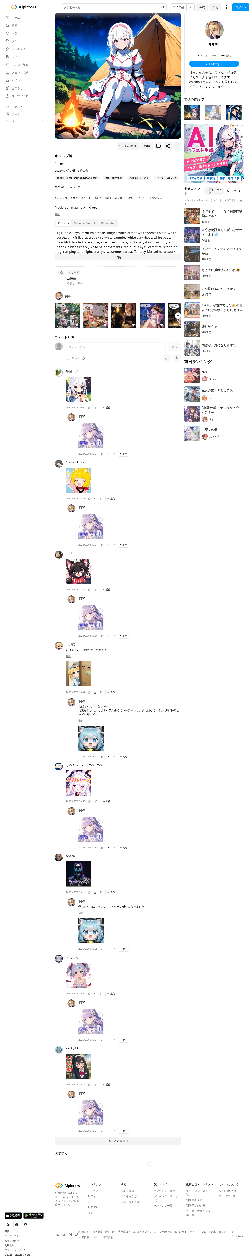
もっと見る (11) (118, 1140)
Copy (118, 257)
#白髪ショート (159, 198)
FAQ (203, 1231)
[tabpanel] (118, 244)
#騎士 (108, 198)
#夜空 (98, 198)
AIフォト (93, 1196)
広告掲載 (83, 1237)
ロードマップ (227, 1196)
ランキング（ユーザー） (165, 1198)
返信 (108, 407)
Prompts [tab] (63, 223)
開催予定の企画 (195, 1205)
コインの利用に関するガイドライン (176, 1231)
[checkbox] (67, 358)
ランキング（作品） (165, 1190)
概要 (7, 1231)
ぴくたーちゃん (13, 1236)
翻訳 (57, 214)
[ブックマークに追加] (158, 146)
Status (96, 1237)
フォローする (214, 64)
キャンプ (75, 187)
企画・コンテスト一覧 (198, 1192)
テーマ (92, 1201)
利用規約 (9, 1245)
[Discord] (63, 1234)
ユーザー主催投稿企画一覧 (198, 1213)
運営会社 (108, 1237)
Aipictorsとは (227, 1190)
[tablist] (86, 223)
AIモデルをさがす (132, 1201)
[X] (57, 1234)
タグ (90, 1212)
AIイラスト (94, 1190)
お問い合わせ (12, 1240)
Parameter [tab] (108, 223)
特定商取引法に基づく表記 (134, 1231)
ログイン (240, 7)
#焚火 (74, 198)
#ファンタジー (137, 198)
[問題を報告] (96, 407)
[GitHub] (76, 1234)
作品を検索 (127, 1190)
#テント (86, 198)
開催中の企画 (194, 1200)
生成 (202, 7)
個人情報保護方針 (104, 1231)
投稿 (215, 7)
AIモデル (93, 1207)
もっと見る (232, 191)
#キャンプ (61, 198)
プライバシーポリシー (16, 1250)
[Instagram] (69, 1234)
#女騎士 (120, 198)
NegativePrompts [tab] (85, 223)
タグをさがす (129, 1196)
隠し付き (75, 358)
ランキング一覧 (163, 1205)
